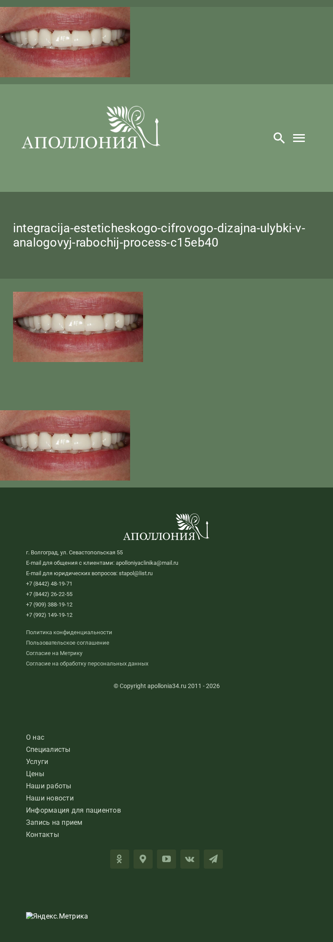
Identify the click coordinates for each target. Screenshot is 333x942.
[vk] (189, 859)
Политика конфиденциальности (69, 632)
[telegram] (213, 859)
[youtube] (166, 859)
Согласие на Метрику (54, 653)
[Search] (279, 138)
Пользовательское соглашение (67, 642)
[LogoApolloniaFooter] (166, 517)
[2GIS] (143, 859)
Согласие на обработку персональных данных (87, 663)
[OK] (119, 859)
